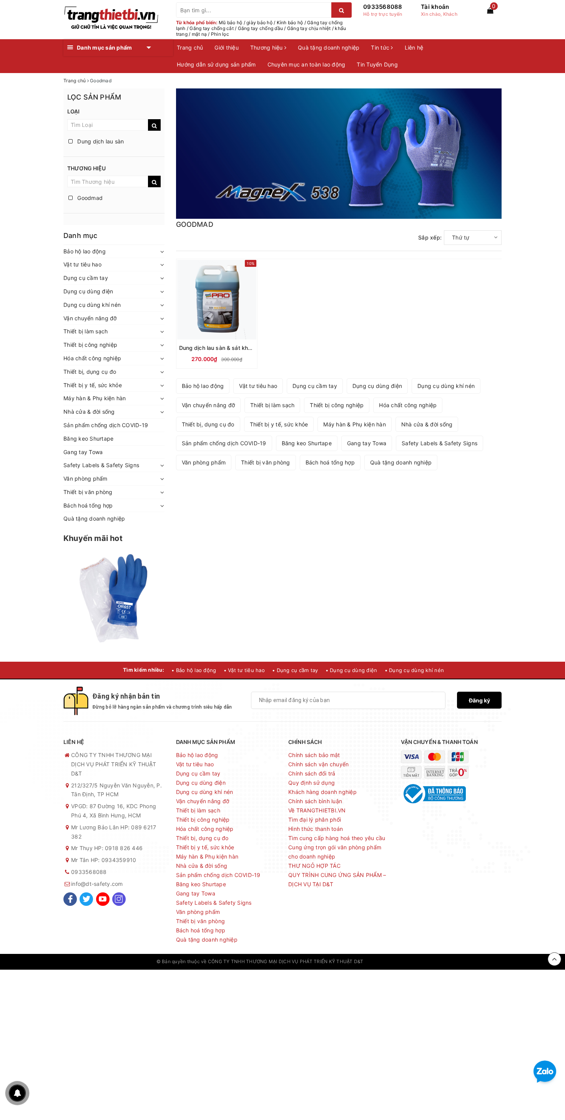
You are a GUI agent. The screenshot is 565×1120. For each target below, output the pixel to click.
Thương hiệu (267, 47)
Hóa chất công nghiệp (92, 358)
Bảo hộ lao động (84, 251)
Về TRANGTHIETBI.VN (317, 810)
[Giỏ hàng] (490, 10)
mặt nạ (199, 34)
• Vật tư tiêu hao (244, 670)
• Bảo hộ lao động (193, 670)
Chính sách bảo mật (314, 755)
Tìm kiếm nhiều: (143, 670)
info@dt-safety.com (97, 883)
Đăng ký (479, 700)
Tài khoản (435, 6)
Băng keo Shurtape (88, 438)
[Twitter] (86, 899)
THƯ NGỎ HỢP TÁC (314, 865)
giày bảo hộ (259, 22)
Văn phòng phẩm (85, 478)
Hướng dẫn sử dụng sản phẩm (216, 64)
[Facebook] (70, 899)
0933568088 (382, 6)
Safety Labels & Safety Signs (101, 465)
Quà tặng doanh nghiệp (328, 47)
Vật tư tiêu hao (82, 264)
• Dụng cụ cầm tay (295, 670)
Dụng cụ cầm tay (85, 278)
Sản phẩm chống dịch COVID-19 (105, 425)
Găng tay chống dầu (260, 28)
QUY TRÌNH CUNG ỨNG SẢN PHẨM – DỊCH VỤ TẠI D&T (337, 879)
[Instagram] (119, 899)
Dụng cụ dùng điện (88, 291)
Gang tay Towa (83, 452)
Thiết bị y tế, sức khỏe (92, 385)
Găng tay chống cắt (211, 28)
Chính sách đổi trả (312, 773)
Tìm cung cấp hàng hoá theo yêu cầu (337, 838)
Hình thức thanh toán (315, 828)
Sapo (403, 961)
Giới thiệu (226, 47)
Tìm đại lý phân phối (314, 819)
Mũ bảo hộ (230, 22)
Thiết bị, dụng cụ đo (89, 371)
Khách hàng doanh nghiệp (322, 792)
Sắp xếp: (430, 237)
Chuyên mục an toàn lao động (307, 64)
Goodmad (89, 198)
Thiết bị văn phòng (88, 492)
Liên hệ (414, 47)
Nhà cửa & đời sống (89, 411)
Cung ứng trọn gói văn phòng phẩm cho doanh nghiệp (334, 852)
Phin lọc (220, 34)
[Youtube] (103, 899)
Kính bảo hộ (290, 22)
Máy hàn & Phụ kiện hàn (94, 398)
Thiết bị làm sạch (85, 331)
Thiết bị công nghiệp (90, 344)
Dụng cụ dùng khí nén (92, 304)
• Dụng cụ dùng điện (351, 670)
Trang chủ (190, 47)
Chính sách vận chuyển (318, 764)
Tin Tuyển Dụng (377, 64)
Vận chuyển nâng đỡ (90, 318)
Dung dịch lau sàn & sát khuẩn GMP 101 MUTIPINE (244, 347)
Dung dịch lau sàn (100, 141)
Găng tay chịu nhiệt (309, 28)
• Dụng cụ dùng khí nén (414, 670)
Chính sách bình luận (315, 801)
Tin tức (381, 47)
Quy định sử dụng (311, 782)
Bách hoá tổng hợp (88, 505)
